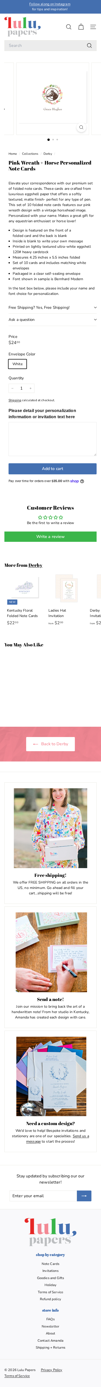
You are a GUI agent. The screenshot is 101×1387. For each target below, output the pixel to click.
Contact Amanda (50, 1340)
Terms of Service (50, 1292)
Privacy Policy (51, 1370)
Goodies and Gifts (50, 1278)
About (50, 1333)
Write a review (50, 537)
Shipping (15, 400)
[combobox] (50, 45)
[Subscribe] (84, 1196)
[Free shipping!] (50, 828)
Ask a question (22, 319)
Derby (48, 154)
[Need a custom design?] (50, 1076)
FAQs (50, 1319)
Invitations (50, 1271)
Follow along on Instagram (49, 4)
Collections (30, 154)
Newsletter (50, 1326)
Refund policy (50, 1299)
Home (13, 154)
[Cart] (81, 27)
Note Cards (50, 1264)
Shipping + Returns (51, 1347)
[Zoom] (81, 127)
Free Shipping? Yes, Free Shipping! (39, 307)
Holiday (51, 1285)
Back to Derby (54, 744)
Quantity (16, 378)
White (17, 364)
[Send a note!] (50, 952)
